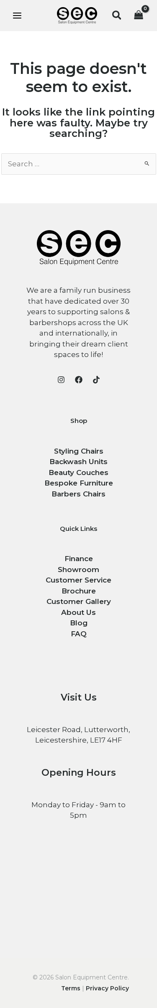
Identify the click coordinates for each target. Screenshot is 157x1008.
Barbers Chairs (78, 494)
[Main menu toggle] (17, 15)
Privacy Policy (107, 988)
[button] (117, 16)
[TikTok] (96, 379)
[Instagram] (61, 379)
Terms (70, 988)
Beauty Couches (78, 472)
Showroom (78, 569)
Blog (79, 623)
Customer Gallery (78, 601)
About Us (78, 612)
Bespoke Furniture (78, 483)
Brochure (79, 591)
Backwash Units (78, 461)
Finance (78, 558)
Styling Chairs (78, 451)
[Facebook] (78, 379)
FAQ (79, 634)
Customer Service (78, 580)
